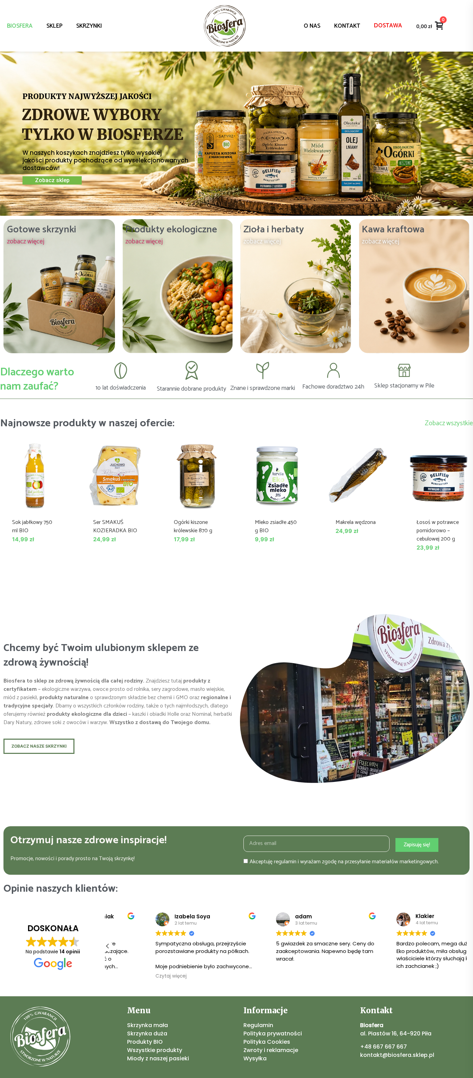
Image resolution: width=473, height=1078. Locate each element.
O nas (312, 26)
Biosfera (20, 26)
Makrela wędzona (356, 522)
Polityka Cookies (266, 1042)
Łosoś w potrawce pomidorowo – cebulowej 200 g (438, 531)
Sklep (54, 26)
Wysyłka (255, 1058)
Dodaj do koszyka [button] (34, 503)
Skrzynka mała (147, 1025)
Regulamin (258, 1025)
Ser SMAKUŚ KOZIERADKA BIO (115, 526)
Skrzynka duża (147, 1033)
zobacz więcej (25, 241)
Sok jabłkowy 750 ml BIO (32, 526)
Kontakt (347, 26)
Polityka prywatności (272, 1033)
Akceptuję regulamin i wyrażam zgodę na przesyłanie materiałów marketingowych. (344, 861)
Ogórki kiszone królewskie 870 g (193, 526)
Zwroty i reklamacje (270, 1050)
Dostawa (388, 25)
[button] (107, 946)
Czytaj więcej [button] (130, 976)
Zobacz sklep (52, 180)
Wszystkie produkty (154, 1050)
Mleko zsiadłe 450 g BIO (276, 526)
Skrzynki (89, 26)
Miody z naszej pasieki (158, 1058)
